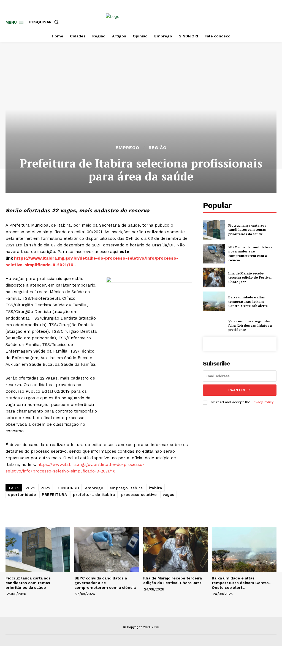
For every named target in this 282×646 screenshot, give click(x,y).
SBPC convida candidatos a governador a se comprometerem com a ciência (250, 253)
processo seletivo (139, 494)
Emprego (127, 147)
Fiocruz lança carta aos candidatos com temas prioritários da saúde (247, 229)
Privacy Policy (262, 402)
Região (158, 147)
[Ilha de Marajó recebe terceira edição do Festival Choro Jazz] (214, 277)
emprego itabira (126, 488)
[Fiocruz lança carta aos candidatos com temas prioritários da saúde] (214, 230)
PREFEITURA (54, 494)
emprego (94, 488)
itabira (155, 488)
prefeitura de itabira (94, 494)
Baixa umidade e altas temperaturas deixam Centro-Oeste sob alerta (248, 301)
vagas (168, 494)
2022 (45, 488)
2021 (30, 488)
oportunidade (22, 494)
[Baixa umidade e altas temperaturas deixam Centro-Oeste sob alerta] (214, 301)
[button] (45, 22)
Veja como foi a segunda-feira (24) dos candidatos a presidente (250, 325)
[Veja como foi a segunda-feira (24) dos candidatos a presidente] (214, 325)
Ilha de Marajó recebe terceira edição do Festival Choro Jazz (250, 277)
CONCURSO (67, 488)
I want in (236, 390)
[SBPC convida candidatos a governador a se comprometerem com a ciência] (214, 253)
